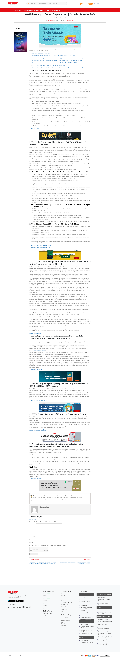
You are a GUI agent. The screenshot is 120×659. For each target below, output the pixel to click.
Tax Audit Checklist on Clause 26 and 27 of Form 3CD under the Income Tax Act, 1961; (53, 55)
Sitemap (62, 600)
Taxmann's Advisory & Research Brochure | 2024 (104, 613)
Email (31, 542)
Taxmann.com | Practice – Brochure (103, 604)
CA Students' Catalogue (85, 599)
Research (45, 595)
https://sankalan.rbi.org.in (39, 350)
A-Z (44, 618)
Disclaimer (63, 613)
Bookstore (45, 605)
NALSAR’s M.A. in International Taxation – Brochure (104, 634)
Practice (44, 597)
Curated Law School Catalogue (87, 617)
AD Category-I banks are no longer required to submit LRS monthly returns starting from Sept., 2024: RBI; (58, 60)
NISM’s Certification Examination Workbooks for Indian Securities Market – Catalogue (105, 623)
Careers (62, 598)
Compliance (45, 603)
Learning (45, 598)
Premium (45, 593)
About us (63, 595)
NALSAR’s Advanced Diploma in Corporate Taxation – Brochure (105, 630)
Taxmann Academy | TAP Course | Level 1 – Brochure (105, 639)
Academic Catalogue (85, 615)
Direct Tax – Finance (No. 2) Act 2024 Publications (87, 627)
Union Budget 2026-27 (47, 613)
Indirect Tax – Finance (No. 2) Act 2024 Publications (87, 631)
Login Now (60, 580)
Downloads (63, 625)
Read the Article (35, 128)
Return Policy (63, 608)
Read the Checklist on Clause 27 (40, 247)
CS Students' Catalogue (85, 601)
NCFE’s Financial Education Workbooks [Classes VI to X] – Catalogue (87, 609)
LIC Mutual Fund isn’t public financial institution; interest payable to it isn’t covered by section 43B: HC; (57, 58)
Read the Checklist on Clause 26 (40, 245)
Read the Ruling (35, 333)
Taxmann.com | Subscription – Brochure (104, 600)
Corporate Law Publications (86, 633)
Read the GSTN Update (37, 430)
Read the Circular (35, 369)
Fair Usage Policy (64, 604)
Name (31, 539)
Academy (45, 602)
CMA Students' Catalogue (86, 603)
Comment (32, 537)
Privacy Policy (64, 606)
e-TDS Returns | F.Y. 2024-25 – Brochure (87, 643)
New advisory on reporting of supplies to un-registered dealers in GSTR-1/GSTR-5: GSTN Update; (56, 62)
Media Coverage (64, 597)
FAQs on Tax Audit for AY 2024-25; (41, 53)
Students (45, 607)
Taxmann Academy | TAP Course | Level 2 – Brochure (105, 643)
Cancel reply (32, 519)
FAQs (62, 622)
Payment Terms (64, 609)
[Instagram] (27, 607)
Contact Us (63, 623)
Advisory (45, 600)
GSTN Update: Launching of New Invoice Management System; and (48, 65)
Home (16, 10)
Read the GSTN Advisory (38, 400)
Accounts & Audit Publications (87, 635)
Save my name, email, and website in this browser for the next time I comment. (48, 545)
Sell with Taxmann (64, 617)
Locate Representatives (65, 620)
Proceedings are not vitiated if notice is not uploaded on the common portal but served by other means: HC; (58, 67)
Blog (20, 10)
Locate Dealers (64, 618)
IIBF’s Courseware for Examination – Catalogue (103, 627)
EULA (62, 611)
